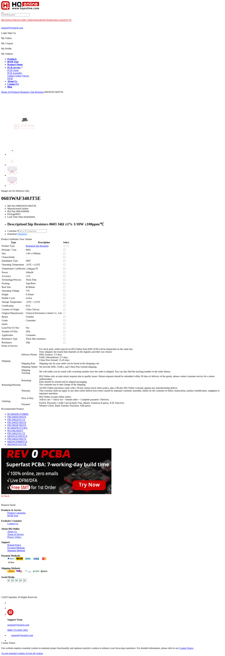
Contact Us (12, 523)
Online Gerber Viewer (18, 76)
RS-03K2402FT (15, 430)
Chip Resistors (37, 92)
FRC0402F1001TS (16, 439)
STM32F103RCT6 (20, 20)
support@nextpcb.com (12, 27)
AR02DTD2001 (46, 20)
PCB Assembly (14, 73)
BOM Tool (12, 515)
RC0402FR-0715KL (17, 428)
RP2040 (34, 20)
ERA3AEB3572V (63, 20)
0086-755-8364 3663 (17, 630)
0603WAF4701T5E (17, 444)
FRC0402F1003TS (16, 417)
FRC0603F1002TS (16, 425)
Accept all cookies (34, 653)
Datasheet (22, 234)
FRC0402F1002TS (16, 422)
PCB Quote (13, 70)
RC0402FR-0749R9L (18, 414)
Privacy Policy (14, 537)
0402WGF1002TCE (17, 436)
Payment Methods (16, 547)
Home (4, 92)
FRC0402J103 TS (16, 419)
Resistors (25, 92)
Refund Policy (14, 545)
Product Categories (16, 513)
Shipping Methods (16, 550)
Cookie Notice (186, 648)
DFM (10, 78)
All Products (13, 92)
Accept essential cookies (13, 653)
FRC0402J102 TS (16, 433)
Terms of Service (15, 534)
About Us (12, 531)
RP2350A (6, 20)
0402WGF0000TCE (17, 441)
